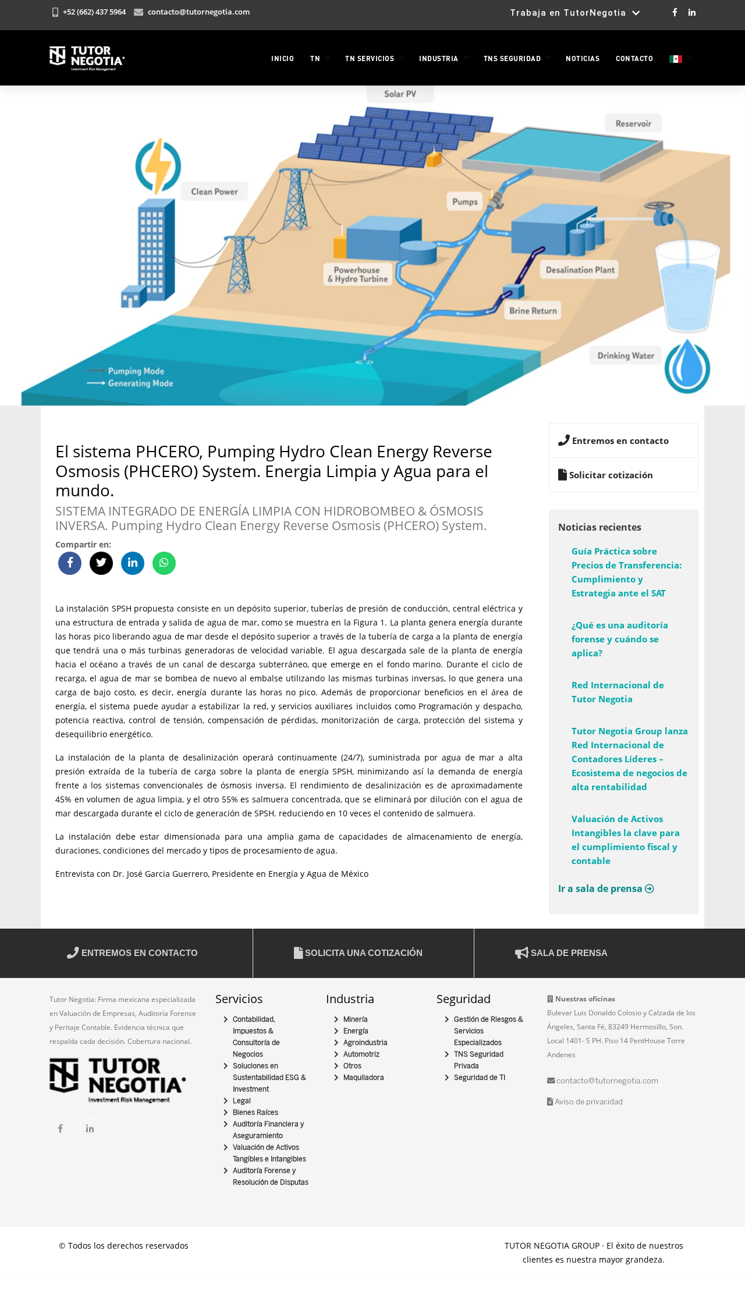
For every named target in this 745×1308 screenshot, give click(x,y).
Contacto (634, 58)
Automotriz (361, 1054)
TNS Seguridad (512, 58)
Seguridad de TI (479, 1078)
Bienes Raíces (255, 1113)
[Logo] (87, 58)
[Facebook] (675, 11)
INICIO (282, 58)
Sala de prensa (568, 953)
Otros (352, 1066)
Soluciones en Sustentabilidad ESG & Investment (269, 1078)
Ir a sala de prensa (601, 888)
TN (315, 58)
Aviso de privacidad (588, 1102)
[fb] (60, 1128)
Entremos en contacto (138, 953)
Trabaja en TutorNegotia (571, 13)
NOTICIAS (582, 58)
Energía (355, 1031)
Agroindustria (365, 1043)
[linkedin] (90, 1128)
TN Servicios (369, 58)
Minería (355, 1019)
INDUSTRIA (439, 58)
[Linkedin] (691, 11)
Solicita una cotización (363, 953)
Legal (242, 1101)
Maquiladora (363, 1078)
